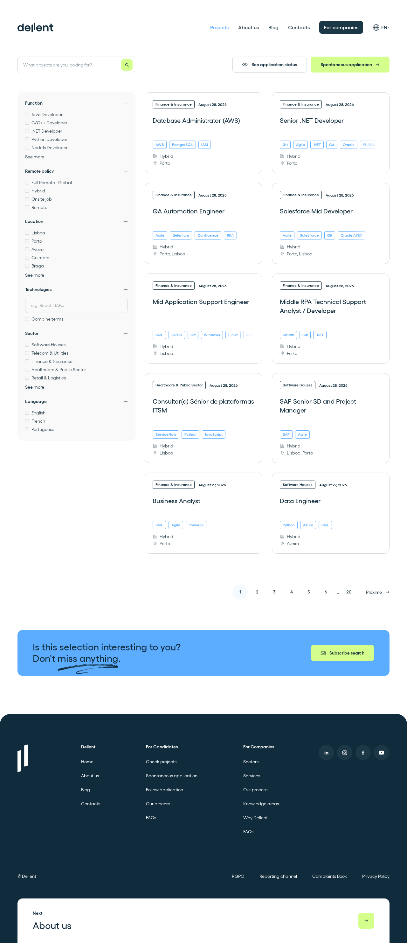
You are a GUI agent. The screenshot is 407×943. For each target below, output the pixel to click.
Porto (36, 241)
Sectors (251, 761)
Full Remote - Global (51, 182)
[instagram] (345, 752)
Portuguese (42, 429)
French (38, 421)
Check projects (161, 761)
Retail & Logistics (48, 377)
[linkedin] (326, 752)
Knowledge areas (261, 803)
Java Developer (47, 114)
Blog (273, 27)
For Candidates (162, 746)
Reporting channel (278, 876)
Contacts (299, 27)
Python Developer (49, 139)
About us (248, 27)
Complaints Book (329, 876)
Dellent (88, 746)
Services (251, 775)
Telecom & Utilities (49, 353)
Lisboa (38, 232)
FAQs (151, 817)
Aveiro (37, 249)
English (38, 412)
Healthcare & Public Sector (58, 369)
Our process (158, 803)
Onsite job (41, 199)
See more (34, 156)
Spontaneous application (346, 64)
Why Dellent (255, 817)
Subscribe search (346, 652)
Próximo (374, 592)
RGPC (238, 876)
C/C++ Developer (49, 122)
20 (348, 591)
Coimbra (40, 257)
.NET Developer (46, 131)
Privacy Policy (376, 876)
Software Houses (48, 344)
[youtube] (382, 752)
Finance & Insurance (51, 361)
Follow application (164, 789)
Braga (37, 265)
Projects (219, 27)
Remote (39, 207)
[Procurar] (127, 65)
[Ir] (366, 921)
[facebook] (363, 752)
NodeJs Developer (49, 147)
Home (87, 761)
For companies (341, 27)
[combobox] (76, 305)
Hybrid (38, 190)
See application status (274, 64)
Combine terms (47, 319)
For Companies (258, 746)
